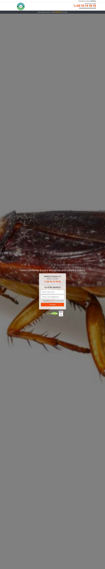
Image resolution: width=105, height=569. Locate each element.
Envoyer (52, 304)
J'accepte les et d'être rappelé (53, 300)
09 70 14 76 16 (86, 5)
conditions (52, 300)
